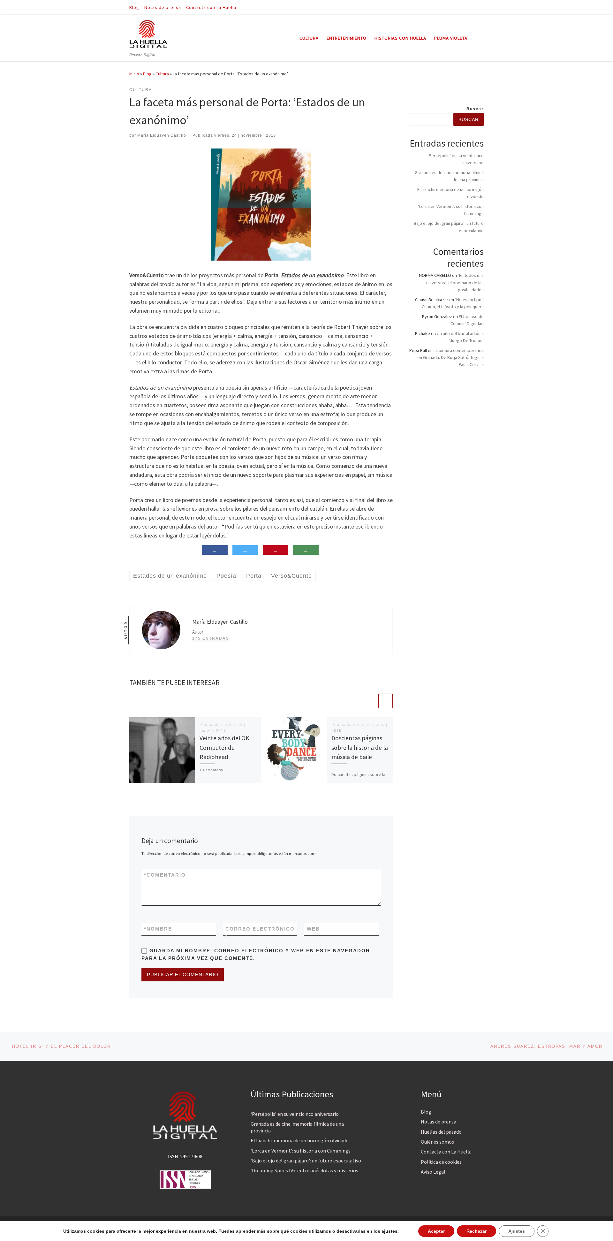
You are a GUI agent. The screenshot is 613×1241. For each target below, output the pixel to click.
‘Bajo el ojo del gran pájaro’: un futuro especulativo (306, 1160)
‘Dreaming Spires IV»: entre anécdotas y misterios (304, 1170)
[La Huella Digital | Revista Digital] (148, 33)
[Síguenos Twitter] (482, 7)
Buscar (475, 109)
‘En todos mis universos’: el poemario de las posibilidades (455, 282)
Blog (147, 74)
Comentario (165, 875)
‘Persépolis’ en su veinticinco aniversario (295, 1114)
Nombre (158, 929)
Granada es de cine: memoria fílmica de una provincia (297, 1127)
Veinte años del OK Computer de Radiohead (224, 747)
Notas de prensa (438, 1121)
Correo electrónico (260, 932)
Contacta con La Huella (446, 1151)
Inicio (134, 74)
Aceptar (436, 1231)
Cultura (162, 74)
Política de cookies (441, 1162)
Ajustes (516, 1231)
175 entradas (210, 638)
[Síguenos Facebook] (473, 7)
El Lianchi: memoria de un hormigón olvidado (300, 1140)
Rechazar (476, 1231)
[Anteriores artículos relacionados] (370, 701)
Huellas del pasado (441, 1132)
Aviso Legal (433, 1172)
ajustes (389, 1231)
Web (313, 929)
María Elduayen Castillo (161, 135)
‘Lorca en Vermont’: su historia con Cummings (301, 1150)
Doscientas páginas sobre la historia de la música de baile (359, 747)
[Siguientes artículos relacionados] (385, 701)
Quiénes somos (437, 1141)
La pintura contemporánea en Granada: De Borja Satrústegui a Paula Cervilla (450, 357)
